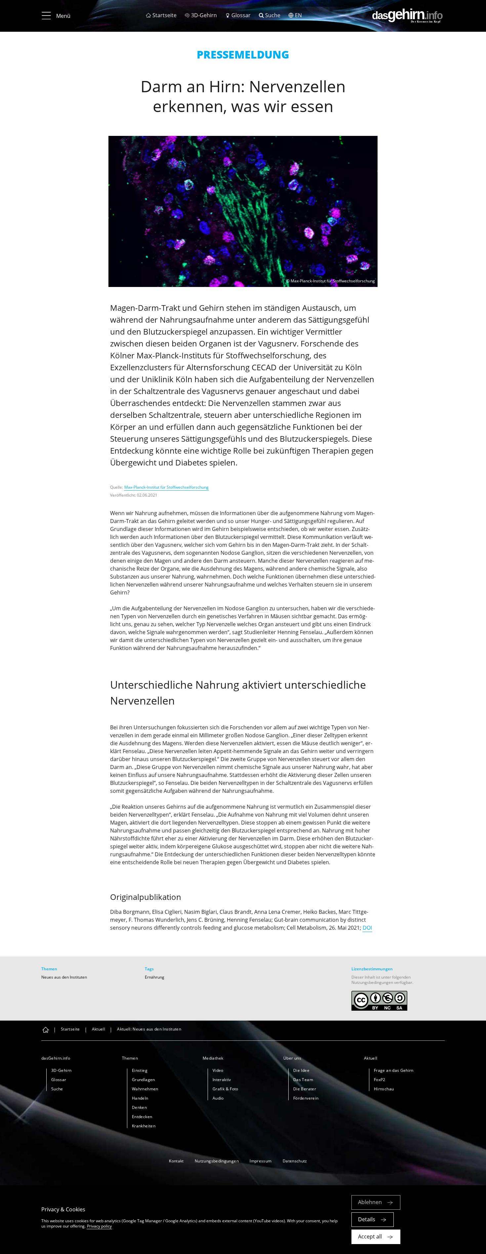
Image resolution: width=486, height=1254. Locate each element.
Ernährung (154, 977)
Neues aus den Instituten (64, 977)
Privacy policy (99, 1226)
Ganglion (257, 608)
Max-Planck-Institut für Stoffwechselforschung (166, 487)
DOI (367, 927)
